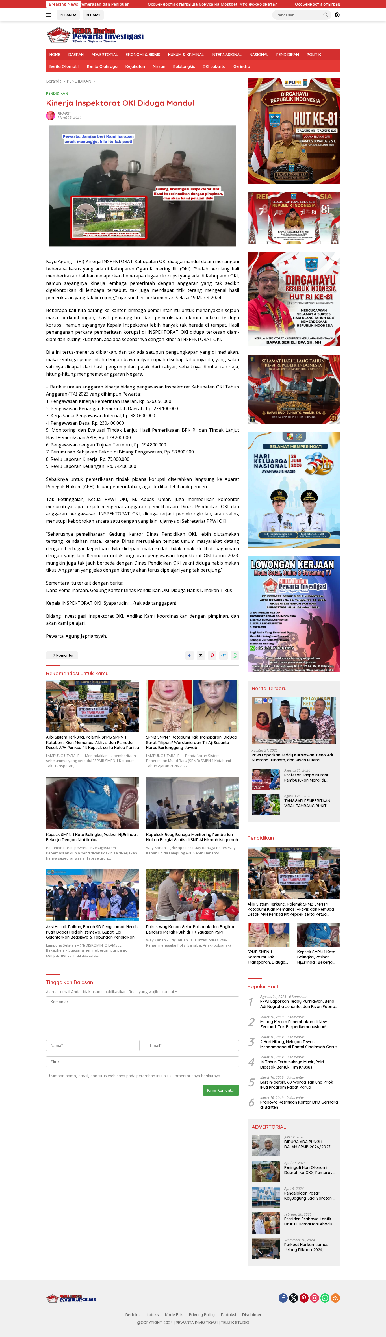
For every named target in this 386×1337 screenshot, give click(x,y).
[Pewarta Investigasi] (95, 34)
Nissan (159, 66)
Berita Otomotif (64, 66)
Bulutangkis (184, 66)
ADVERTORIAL (105, 54)
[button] (325, 14)
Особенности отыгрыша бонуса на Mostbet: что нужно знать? (146, 4)
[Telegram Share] (223, 655)
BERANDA (68, 14)
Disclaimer (252, 1314)
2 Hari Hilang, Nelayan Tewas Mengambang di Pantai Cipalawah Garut (298, 1044)
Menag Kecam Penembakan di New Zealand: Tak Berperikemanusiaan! (293, 1024)
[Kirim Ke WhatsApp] (235, 655)
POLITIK (314, 54)
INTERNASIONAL (227, 54)
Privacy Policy (202, 1314)
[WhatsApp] (324, 1298)
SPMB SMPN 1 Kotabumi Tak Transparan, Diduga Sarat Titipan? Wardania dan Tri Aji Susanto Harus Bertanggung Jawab (191, 742)
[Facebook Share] (189, 655)
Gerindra (241, 66)
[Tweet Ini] (201, 655)
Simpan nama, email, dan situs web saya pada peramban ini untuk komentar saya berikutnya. (136, 1075)
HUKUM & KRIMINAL (186, 54)
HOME (54, 54)
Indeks (153, 1314)
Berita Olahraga (102, 66)
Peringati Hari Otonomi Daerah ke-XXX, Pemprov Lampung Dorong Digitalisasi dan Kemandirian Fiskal (308, 1170)
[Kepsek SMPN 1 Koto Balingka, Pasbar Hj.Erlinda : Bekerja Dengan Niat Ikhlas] (92, 803)
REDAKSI (93, 14)
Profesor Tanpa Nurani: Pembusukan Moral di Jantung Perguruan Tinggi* (309, 777)
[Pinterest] (304, 1298)
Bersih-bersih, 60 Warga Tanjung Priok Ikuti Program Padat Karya (296, 1085)
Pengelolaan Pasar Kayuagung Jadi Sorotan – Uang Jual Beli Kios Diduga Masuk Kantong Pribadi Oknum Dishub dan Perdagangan (309, 1196)
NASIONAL (259, 54)
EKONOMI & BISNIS (143, 54)
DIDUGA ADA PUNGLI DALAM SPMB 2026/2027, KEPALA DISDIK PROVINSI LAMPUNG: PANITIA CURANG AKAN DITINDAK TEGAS (309, 1144)
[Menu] (50, 15)
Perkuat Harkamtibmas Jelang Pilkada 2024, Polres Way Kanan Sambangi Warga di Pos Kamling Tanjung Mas (307, 1247)
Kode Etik (174, 1314)
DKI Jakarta (214, 66)
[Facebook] (283, 1298)
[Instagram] (314, 1298)
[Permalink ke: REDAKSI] (50, 115)
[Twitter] (293, 1298)
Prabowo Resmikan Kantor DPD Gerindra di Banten (299, 1105)
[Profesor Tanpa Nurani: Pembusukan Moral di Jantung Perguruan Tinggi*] (266, 779)
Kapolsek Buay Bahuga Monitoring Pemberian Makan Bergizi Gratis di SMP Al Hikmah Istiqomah (192, 837)
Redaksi (132, 1314)
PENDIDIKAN (287, 54)
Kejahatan (135, 66)
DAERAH (76, 54)
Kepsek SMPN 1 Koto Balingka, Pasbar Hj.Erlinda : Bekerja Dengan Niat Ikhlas (92, 837)
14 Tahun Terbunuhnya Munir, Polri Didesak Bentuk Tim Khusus (292, 1064)
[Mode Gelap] (337, 15)
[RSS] (335, 1298)
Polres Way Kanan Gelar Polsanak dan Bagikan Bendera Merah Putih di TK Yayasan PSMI (190, 929)
